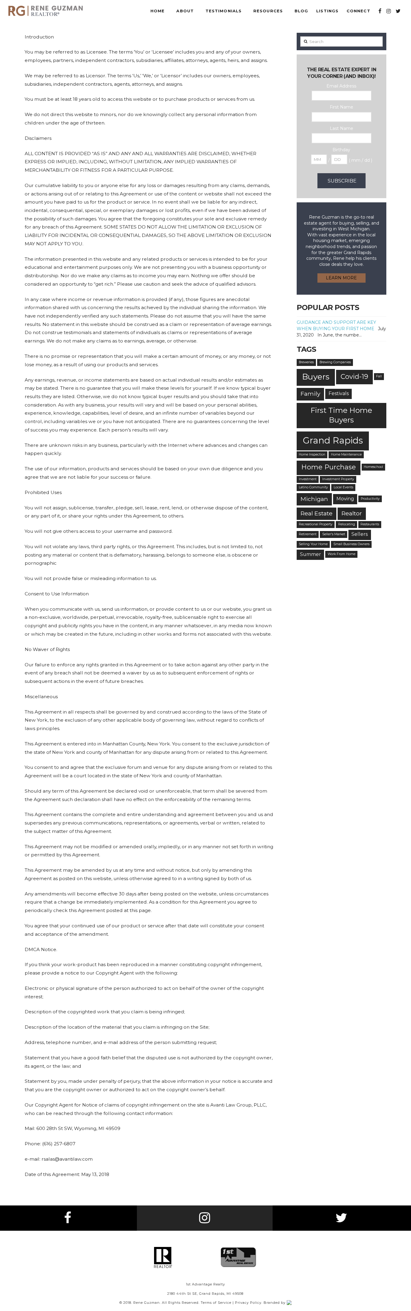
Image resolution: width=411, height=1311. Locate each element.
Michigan (314, 498)
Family (310, 393)
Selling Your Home (313, 544)
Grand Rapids (333, 440)
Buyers (315, 377)
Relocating (346, 524)
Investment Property (338, 479)
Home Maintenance (346, 454)
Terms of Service (216, 1302)
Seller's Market (333, 534)
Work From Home (341, 554)
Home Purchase (328, 467)
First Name (341, 107)
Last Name (341, 128)
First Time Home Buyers (341, 415)
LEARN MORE (341, 278)
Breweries (306, 362)
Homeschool (373, 467)
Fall (379, 376)
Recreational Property (315, 524)
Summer (310, 554)
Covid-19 (354, 377)
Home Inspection (312, 454)
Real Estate (316, 513)
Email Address (341, 86)
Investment (308, 479)
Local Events (343, 487)
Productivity (370, 499)
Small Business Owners (351, 544)
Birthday (341, 149)
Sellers (359, 534)
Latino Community (313, 487)
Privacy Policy (248, 1302)
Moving (345, 499)
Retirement (308, 534)
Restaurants (369, 524)
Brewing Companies (335, 362)
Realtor (351, 513)
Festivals (339, 393)
